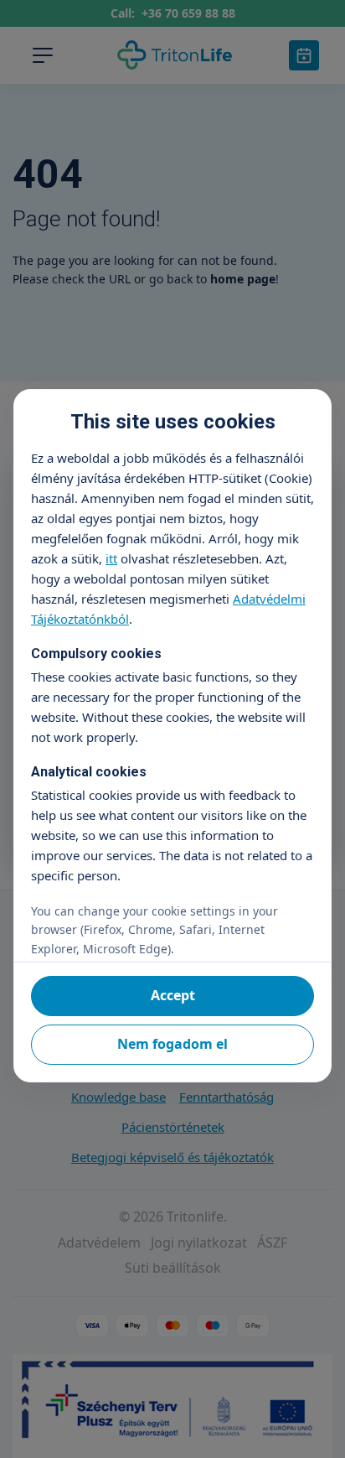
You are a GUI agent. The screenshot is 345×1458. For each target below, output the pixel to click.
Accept (173, 995)
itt (111, 558)
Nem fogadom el (172, 1044)
